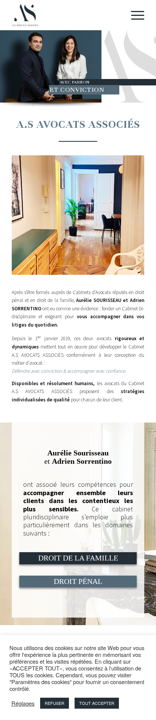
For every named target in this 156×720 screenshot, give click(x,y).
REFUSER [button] (54, 703)
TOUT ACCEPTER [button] (96, 703)
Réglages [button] (22, 703)
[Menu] (133, 15)
